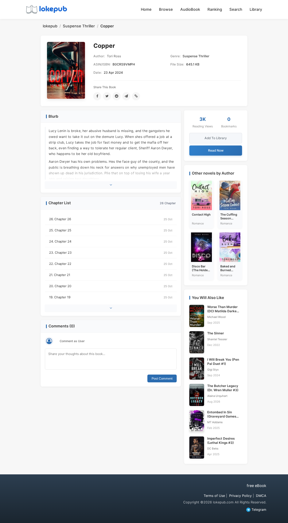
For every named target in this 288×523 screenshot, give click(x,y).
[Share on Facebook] (97, 96)
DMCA (261, 496)
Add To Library (216, 138)
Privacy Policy (240, 496)
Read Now (215, 150)
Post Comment (162, 378)
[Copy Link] (136, 96)
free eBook (256, 485)
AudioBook (190, 9)
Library (256, 9)
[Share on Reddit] (116, 96)
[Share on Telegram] (126, 96)
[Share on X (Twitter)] (107, 96)
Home (146, 9)
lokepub (50, 26)
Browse (166, 9)
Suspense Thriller (79, 26)
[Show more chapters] (111, 308)
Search (235, 9)
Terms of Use (214, 496)
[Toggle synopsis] (111, 184)
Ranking (214, 9)
